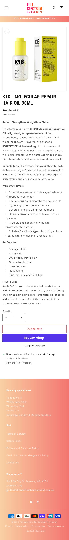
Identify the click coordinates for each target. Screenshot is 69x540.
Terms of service (56, 526)
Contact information (36, 531)
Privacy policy (38, 526)
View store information (18, 362)
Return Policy (14, 441)
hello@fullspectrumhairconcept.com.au (30, 489)
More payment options (34, 346)
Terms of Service (16, 433)
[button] (6, 7)
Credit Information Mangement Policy (27, 455)
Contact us (12, 462)
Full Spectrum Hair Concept (33, 522)
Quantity (6, 311)
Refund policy (22, 526)
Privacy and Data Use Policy (22, 448)
